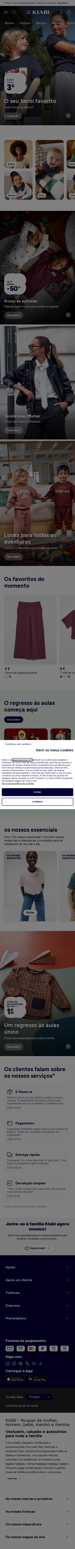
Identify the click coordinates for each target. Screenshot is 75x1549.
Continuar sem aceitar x (18, 744)
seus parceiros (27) (22, 760)
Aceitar (37, 792)
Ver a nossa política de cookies (18, 783)
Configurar (37, 801)
